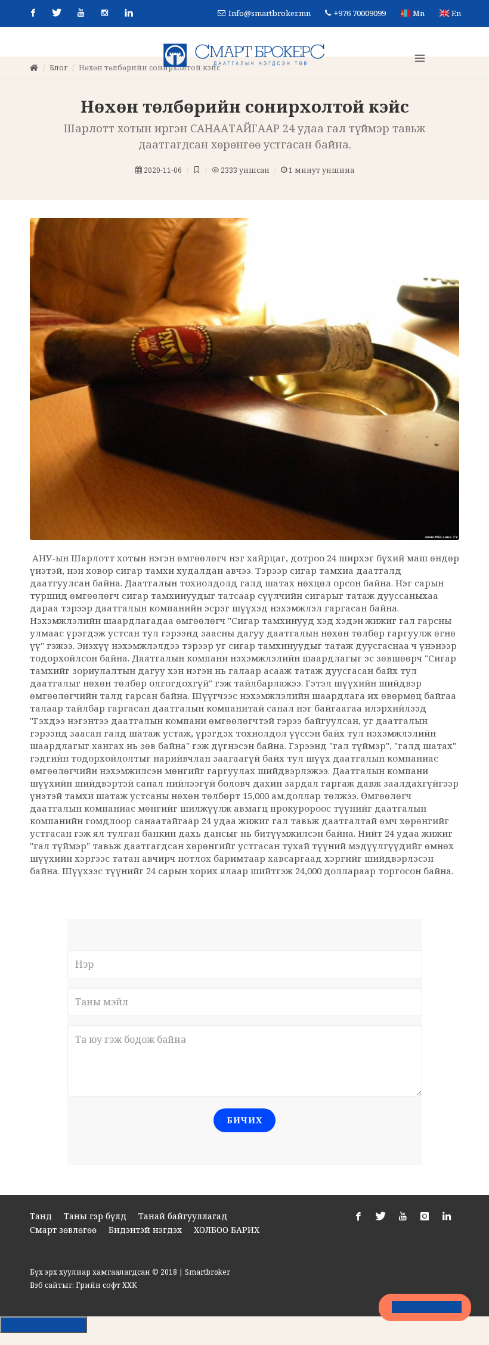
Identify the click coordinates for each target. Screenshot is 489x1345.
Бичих (244, 1149)
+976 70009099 (359, 13)
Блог (58, 97)
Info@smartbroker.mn (269, 13)
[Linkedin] (128, 13)
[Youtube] (80, 13)
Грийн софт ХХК (106, 1315)
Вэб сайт (46, 1315)
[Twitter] (57, 13)
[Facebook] (33, 13)
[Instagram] (104, 13)
